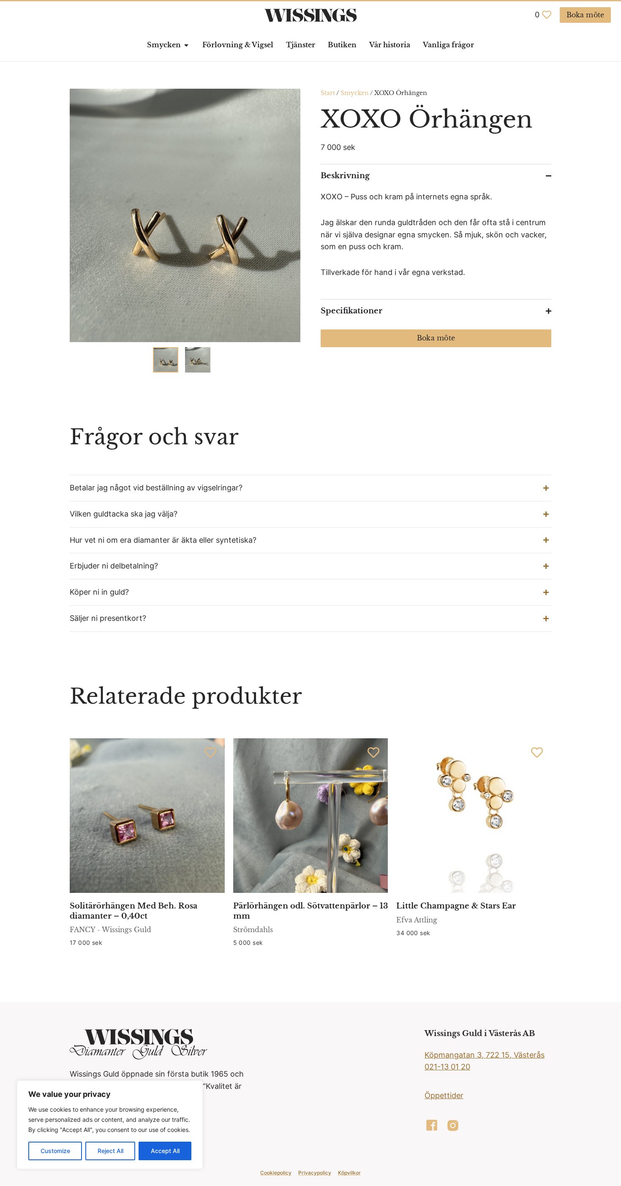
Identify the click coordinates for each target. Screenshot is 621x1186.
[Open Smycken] (186, 45)
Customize (55, 1150)
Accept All (165, 1150)
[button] (310, 488)
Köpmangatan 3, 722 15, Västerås (485, 1054)
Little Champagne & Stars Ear (456, 906)
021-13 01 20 (447, 1066)
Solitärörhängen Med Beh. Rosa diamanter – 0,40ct (133, 910)
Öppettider (444, 1095)
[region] (110, 1124)
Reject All (110, 1150)
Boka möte (436, 338)
